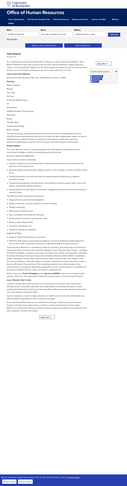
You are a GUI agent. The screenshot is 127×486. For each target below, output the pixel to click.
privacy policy (74, 477)
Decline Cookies (25, 481)
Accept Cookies (9, 481)
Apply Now (45, 317)
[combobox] (22, 33)
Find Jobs (114, 35)
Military (77, 30)
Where (43, 30)
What (9, 30)
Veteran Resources (83, 45)
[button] (104, 71)
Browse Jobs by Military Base (44, 45)
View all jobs (12, 39)
